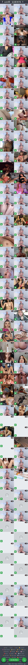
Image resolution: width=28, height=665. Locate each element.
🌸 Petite (22, 651)
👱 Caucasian (21, 647)
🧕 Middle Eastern (6, 649)
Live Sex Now (14, 660)
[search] (24, 659)
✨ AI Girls (14, 657)
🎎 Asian (5, 647)
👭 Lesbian (11, 653)
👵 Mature (13, 649)
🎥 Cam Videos (21, 659)
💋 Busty (6, 653)
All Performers (20, 663)
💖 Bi (16, 653)
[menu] (3, 659)
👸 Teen (18, 649)
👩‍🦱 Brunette (6, 651)
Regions (9, 663)
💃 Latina (16, 647)
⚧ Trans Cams (13, 655)
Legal (24, 663)
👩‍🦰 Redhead (12, 651)
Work (13, 663)
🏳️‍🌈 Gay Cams (6, 655)
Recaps (16, 663)
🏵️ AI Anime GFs (20, 657)
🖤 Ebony (10, 647)
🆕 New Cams (21, 653)
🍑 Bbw (17, 651)
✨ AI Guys (6, 659)
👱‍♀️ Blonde (24, 649)
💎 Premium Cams (21, 655)
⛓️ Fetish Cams (7, 657)
